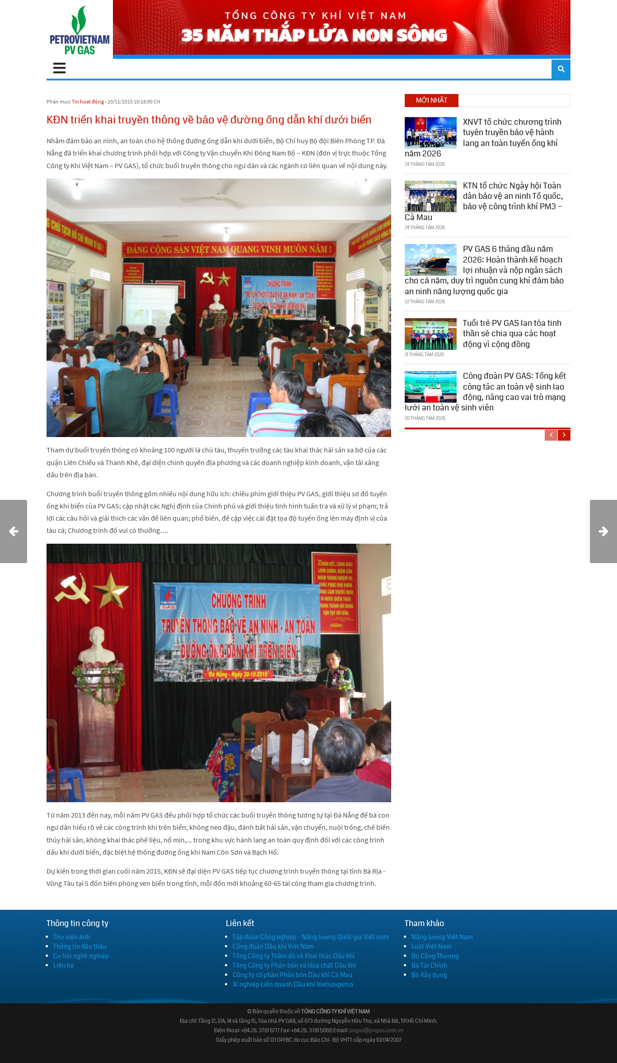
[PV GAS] (80, 29)
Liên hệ (63, 965)
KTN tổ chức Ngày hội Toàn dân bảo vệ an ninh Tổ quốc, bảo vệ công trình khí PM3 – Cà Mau (484, 201)
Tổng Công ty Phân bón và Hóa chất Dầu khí (294, 965)
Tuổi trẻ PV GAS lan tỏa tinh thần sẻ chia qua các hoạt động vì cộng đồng (512, 333)
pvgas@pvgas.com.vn (376, 1031)
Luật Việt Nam (431, 946)
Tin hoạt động (88, 101)
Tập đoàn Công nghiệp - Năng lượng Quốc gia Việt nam (311, 936)
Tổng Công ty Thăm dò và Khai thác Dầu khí (294, 955)
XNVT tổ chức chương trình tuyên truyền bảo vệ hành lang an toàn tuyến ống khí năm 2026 (483, 138)
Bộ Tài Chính (429, 965)
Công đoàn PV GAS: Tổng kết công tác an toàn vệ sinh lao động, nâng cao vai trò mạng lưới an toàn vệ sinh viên (485, 392)
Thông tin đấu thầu (80, 946)
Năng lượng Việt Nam (442, 936)
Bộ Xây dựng (429, 974)
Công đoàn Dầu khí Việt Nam (273, 946)
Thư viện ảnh (71, 936)
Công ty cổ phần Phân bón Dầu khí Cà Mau (292, 974)
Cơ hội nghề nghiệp (81, 955)
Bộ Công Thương (435, 955)
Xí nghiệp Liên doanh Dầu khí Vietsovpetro (293, 984)
